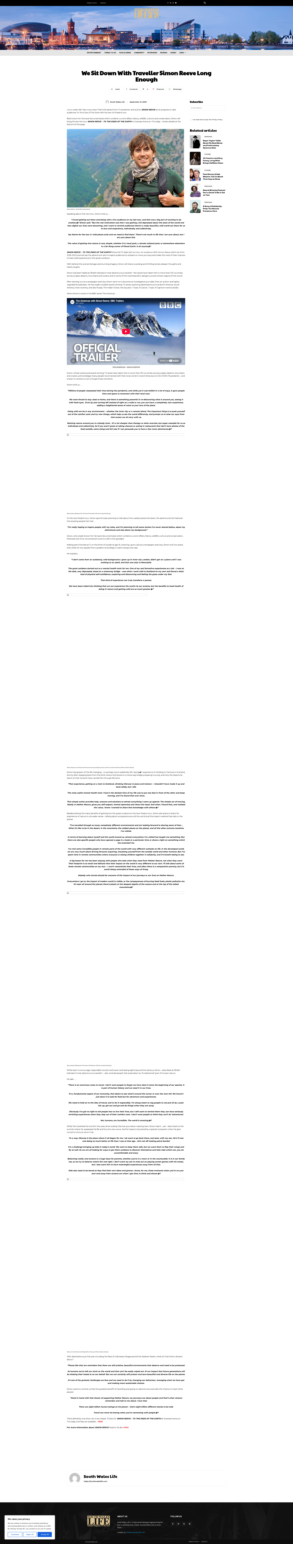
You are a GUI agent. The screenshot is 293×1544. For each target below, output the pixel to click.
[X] (173, 3)
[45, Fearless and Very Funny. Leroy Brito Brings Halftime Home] (195, 158)
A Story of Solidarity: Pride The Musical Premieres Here (212, 208)
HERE (100, 1422)
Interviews (146, 65)
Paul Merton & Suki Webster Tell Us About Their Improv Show (213, 176)
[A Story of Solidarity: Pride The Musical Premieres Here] (195, 206)
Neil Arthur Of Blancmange (91, 1462)
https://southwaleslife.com (95, 1481)
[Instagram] (170, 3)
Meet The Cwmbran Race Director (178, 1462)
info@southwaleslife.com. (135, 1532)
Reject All (29, 1534)
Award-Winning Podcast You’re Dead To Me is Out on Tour (214, 192)
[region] (30, 1527)
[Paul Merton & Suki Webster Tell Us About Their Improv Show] (195, 174)
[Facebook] (168, 3)
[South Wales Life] (108, 102)
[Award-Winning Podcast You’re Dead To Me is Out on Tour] (195, 190)
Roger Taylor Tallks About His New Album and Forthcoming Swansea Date (212, 144)
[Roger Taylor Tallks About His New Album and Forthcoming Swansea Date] (195, 141)
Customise (15, 1534)
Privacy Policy (217, 119)
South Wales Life (117, 102)
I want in (208, 114)
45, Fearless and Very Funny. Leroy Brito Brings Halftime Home (213, 160)
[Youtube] (175, 3)
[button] (205, 3)
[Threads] (189, 1524)
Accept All (45, 1534)
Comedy (207, 154)
